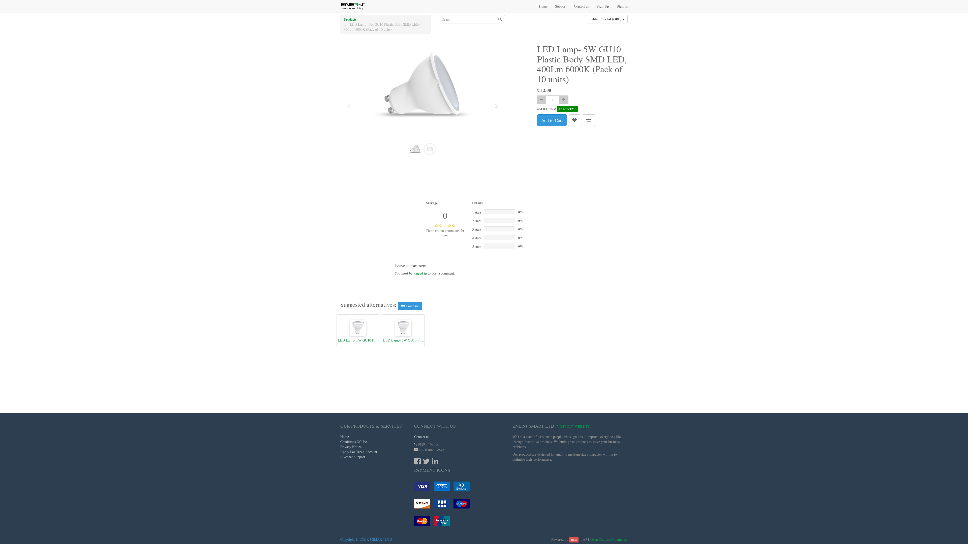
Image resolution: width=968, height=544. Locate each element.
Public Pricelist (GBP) (605, 19)
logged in (420, 273)
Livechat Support (352, 456)
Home (344, 436)
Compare (412, 305)
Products (350, 19)
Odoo (574, 540)
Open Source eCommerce (608, 539)
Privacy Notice (350, 446)
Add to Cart (552, 120)
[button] (350, 103)
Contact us (421, 436)
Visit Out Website (573, 426)
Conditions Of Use (353, 441)
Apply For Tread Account (358, 451)
